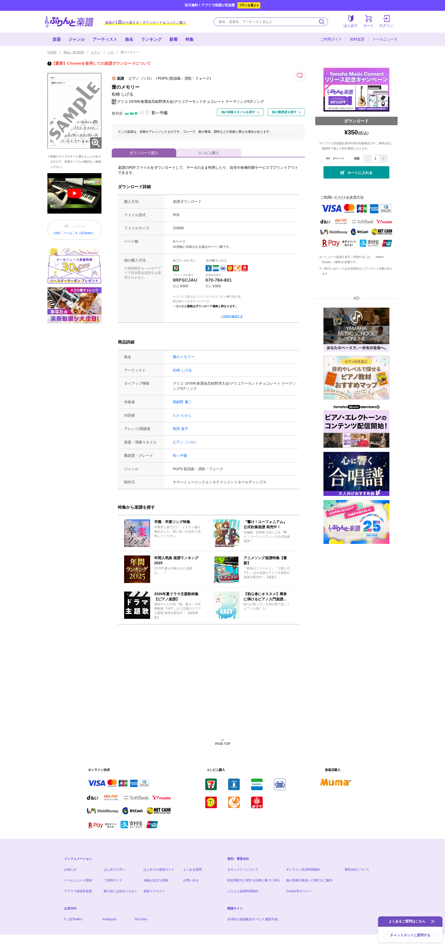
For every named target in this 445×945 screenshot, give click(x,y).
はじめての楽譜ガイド (158, 869)
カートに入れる (360, 173)
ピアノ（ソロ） (185, 442)
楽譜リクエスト (154, 891)
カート (368, 25)
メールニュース (385, 39)
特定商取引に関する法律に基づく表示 (253, 880)
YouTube (140, 919)
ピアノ (95, 52)
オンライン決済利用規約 (303, 869)
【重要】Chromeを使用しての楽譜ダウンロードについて (101, 63)
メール (67, 233)
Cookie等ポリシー (299, 891)
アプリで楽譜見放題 (78, 891)
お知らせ (70, 869)
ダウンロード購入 (144, 153)
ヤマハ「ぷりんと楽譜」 (69, 22)
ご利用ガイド (331, 39)
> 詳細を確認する (232, 316)
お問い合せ (191, 880)
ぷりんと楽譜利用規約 (242, 891)
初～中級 (180, 455)
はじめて (351, 25)
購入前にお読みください (121, 891)
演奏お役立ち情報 (155, 880)
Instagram (109, 919)
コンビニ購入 (208, 153)
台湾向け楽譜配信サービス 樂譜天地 (252, 919)
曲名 (129, 39)
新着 (173, 39)
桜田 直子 (180, 429)
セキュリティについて (242, 869)
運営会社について (357, 869)
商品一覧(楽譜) (74, 52)
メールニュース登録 (78, 880)
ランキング (151, 39)
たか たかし (182, 415)
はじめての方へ (114, 869)
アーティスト (105, 39)
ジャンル (77, 39)
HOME (52, 52)
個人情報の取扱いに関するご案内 (309, 880)
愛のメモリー (183, 357)
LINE (56, 233)
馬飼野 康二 (182, 402)
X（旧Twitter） (85, 233)
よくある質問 (192, 869)
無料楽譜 (357, 39)
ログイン (386, 25)
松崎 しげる (182, 370)
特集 (189, 39)
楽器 (57, 39)
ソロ (110, 52)
